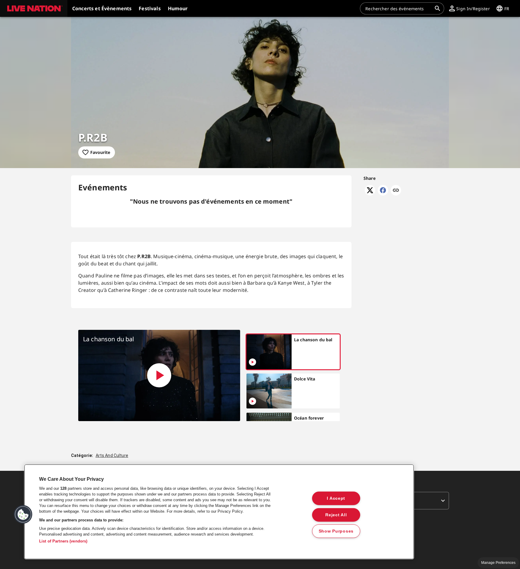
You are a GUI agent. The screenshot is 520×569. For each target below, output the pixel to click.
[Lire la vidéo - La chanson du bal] (159, 375)
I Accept (336, 498)
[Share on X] (370, 193)
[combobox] (398, 8)
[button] (33, 8)
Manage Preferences (498, 563)
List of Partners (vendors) (63, 541)
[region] (219, 511)
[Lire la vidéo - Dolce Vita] (252, 401)
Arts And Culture (112, 455)
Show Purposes (336, 531)
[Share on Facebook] (383, 193)
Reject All (336, 514)
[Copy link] (396, 190)
